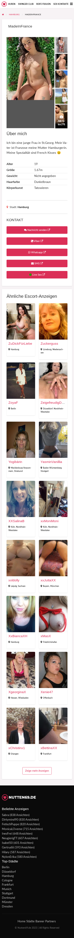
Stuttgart (45, 471)
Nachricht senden (37, 230)
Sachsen (21, 586)
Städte (30, 921)
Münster (7, 902)
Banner (39, 921)
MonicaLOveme (12, 829)
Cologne (7, 880)
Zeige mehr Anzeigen (37, 771)
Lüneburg (47, 349)
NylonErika (9, 856)
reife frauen (43, 4)
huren (11, 4)
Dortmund (8, 897)
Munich (6, 889)
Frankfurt (47, 754)
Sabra (5, 815)
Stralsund (18, 471)
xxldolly (13, 580)
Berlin (13, 409)
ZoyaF (13, 402)
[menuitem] (12, 4)
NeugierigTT (9, 838)
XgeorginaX (17, 692)
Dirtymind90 (10, 819)
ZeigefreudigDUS (53, 402)
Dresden (7, 906)
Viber (36, 241)
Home (21, 921)
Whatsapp (36, 252)
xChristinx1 (16, 748)
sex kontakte (60, 4)
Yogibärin (15, 462)
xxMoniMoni (50, 521)
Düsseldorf (48, 409)
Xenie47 (47, 692)
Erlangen (15, 754)
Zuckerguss (49, 343)
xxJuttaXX (48, 580)
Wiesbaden (23, 698)
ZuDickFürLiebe (20, 343)
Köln (13, 527)
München (54, 586)
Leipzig (14, 586)
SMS (37, 263)
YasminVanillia (51, 462)
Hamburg (23, 207)
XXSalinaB (16, 521)
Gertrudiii (8, 847)
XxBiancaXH (17, 636)
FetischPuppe (10, 824)
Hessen (14, 698)
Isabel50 (7, 842)
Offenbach (48, 698)
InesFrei (7, 833)
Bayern (46, 586)
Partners (50, 921)
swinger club (26, 4)
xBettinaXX (49, 748)
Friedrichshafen (50, 642)
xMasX (46, 636)
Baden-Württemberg (52, 468)
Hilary (5, 852)
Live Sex (36, 275)
